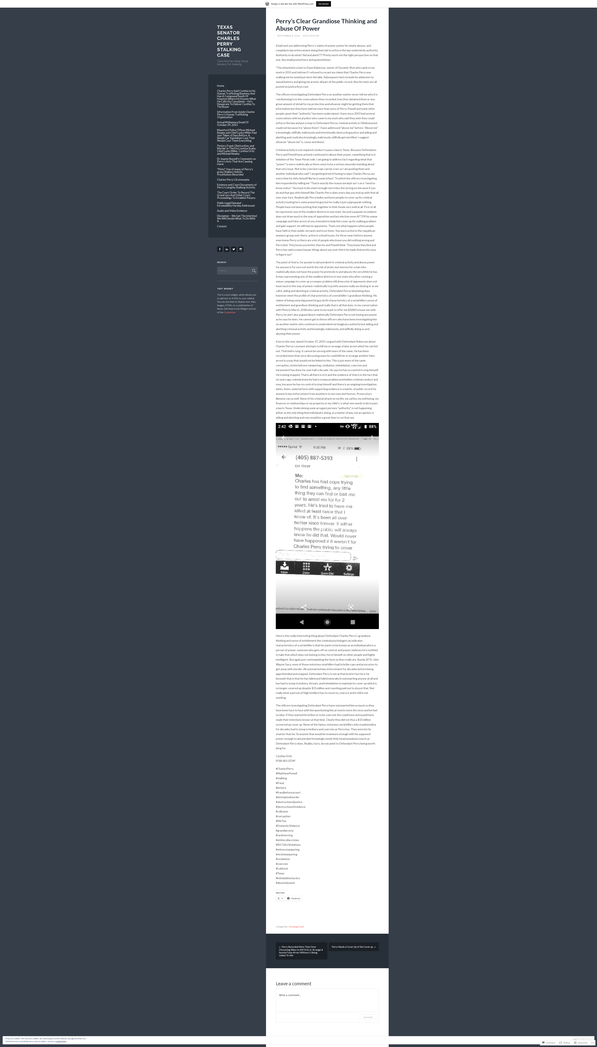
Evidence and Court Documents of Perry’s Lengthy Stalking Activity (237, 186)
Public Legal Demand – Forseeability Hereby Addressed (236, 204)
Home (220, 85)
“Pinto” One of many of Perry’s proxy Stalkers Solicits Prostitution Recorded (235, 172)
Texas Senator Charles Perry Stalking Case (229, 41)
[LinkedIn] (227, 249)
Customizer (229, 312)
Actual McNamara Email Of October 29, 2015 (233, 124)
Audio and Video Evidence (232, 210)
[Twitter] (234, 249)
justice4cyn (311, 35)
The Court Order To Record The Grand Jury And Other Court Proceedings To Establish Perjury (236, 195)
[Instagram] (241, 249)
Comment (368, 1017)
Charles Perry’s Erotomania (233, 179)
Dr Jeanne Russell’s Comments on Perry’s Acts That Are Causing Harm (236, 161)
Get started (324, 4)
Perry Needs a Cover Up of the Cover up (354, 946)
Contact (222, 226)
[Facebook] (220, 249)
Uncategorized (296, 926)
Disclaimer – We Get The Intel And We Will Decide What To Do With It (237, 218)
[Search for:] (237, 270)
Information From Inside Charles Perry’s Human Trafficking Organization (236, 114)
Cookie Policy (61, 1041)
